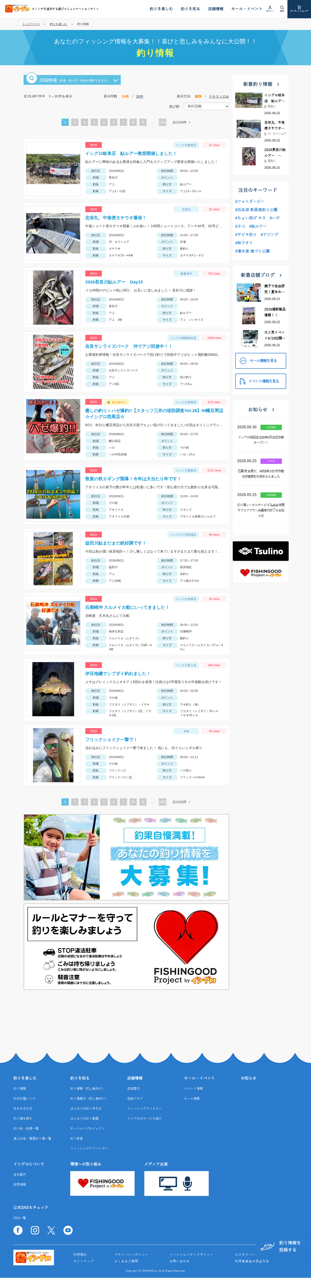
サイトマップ (83, 1261)
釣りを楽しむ (58, 24)
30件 (139, 96)
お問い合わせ (179, 1261)
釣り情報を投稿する (290, 1246)
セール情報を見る (263, 361)
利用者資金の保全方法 (252, 1261)
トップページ (31, 24)
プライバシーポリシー (131, 1255)
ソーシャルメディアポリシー (191, 1255)
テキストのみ (219, 96)
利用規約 (80, 1255)
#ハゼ (275, 218)
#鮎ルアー (258, 226)
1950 (162, 122)
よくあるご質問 (126, 1261)
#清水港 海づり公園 (252, 251)
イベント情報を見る (263, 381)
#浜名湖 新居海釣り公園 (256, 210)
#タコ (240, 226)
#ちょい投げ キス (250, 218)
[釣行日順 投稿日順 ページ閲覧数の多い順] (206, 106)
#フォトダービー (250, 201)
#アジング (269, 235)
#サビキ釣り (246, 235)
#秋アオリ (244, 243)
